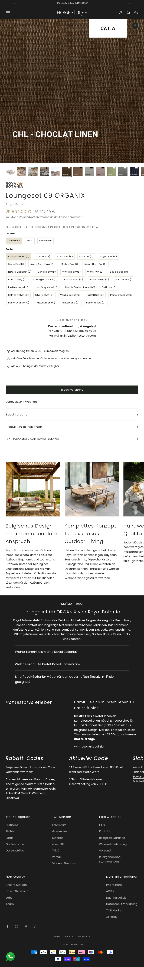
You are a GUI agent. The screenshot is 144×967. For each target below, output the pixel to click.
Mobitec (58, 838)
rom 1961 (58, 844)
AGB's (110, 891)
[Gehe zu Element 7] (78, 172)
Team (10, 904)
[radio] (14, 241)
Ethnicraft (59, 825)
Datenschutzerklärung (121, 904)
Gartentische (15, 844)
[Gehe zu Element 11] (123, 172)
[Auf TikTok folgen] (35, 926)
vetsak (56, 857)
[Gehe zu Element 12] (134, 172)
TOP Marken (114, 910)
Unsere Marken (16, 885)
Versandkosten (29, 217)
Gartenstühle (15, 850)
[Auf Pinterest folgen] (25, 926)
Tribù (55, 850)
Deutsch (82, 936)
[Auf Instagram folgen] (16, 926)
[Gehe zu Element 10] (112, 172)
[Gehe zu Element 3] (33, 172)
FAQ (102, 825)
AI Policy (111, 917)
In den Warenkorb (72, 389)
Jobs (9, 898)
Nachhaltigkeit (116, 898)
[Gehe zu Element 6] (67, 172)
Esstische (12, 825)
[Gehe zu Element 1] (10, 172)
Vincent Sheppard (64, 863)
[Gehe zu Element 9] (100, 172)
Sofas (9, 838)
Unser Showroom (17, 891)
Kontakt (104, 831)
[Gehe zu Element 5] (55, 172)
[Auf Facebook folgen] (7, 926)
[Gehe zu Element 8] (89, 172)
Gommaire (59, 831)
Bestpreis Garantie (112, 838)
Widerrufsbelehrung (113, 844)
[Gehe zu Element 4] (44, 172)
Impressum (114, 885)
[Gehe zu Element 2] (22, 172)
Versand (105, 850)
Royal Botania (17, 204)
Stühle (10, 831)
